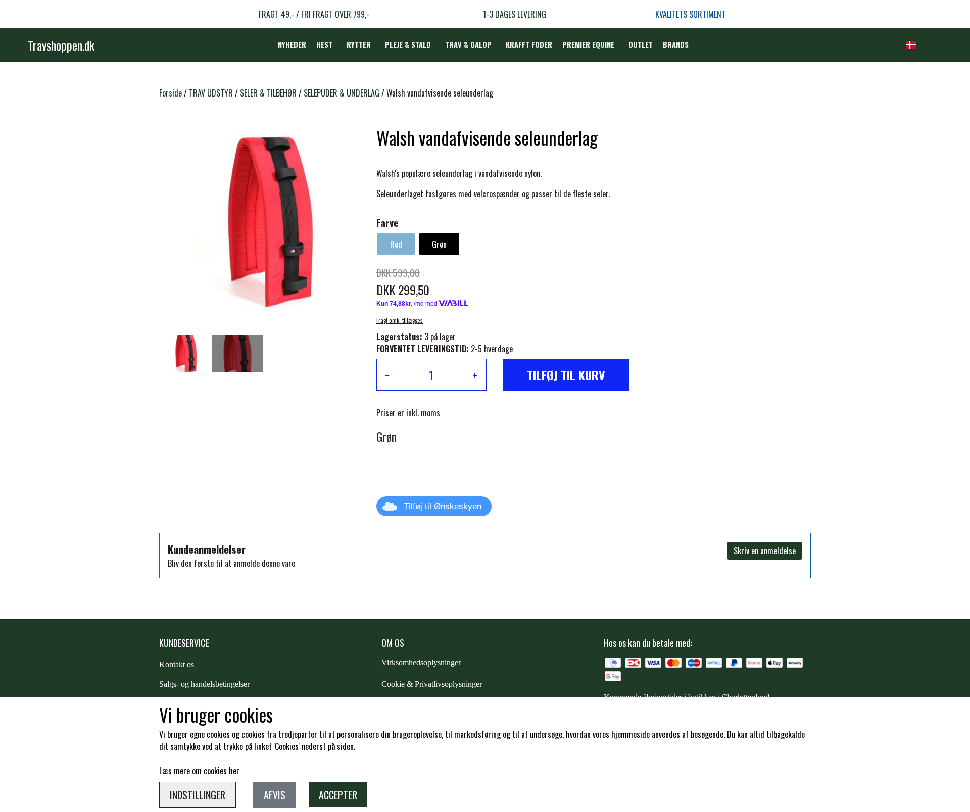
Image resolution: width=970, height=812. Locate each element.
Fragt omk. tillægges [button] (399, 320)
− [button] (387, 375)
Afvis (274, 794)
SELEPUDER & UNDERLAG (341, 93)
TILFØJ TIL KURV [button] (566, 375)
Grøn (439, 244)
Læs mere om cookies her (199, 771)
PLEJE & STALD (408, 44)
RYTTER (359, 44)
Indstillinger (197, 794)
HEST (324, 44)
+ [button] (475, 375)
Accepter (338, 794)
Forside (170, 93)
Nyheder (292, 44)
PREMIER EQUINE (588, 44)
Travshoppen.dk (61, 45)
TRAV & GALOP (468, 44)
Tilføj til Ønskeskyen (442, 506)
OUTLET (640, 44)
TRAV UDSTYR (211, 93)
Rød (396, 244)
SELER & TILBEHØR (268, 93)
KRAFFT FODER (529, 44)
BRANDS (676, 44)
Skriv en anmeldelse (765, 551)
